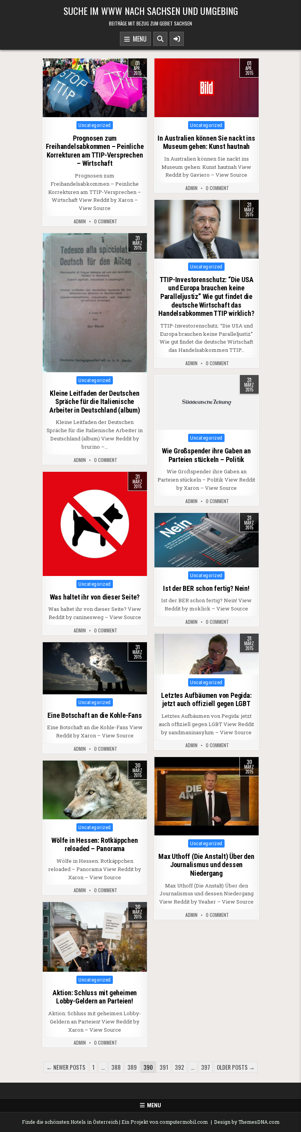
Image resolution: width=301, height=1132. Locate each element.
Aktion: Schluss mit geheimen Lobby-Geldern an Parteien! (95, 997)
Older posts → (236, 1067)
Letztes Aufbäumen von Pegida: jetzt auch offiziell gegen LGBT (206, 699)
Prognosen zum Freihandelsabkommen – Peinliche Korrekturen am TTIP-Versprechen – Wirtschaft (95, 151)
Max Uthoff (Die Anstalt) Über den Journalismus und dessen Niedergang (206, 864)
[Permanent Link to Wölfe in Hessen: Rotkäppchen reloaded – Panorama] (95, 790)
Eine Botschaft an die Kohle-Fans (94, 715)
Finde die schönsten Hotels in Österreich (70, 1122)
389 (132, 1067)
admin (80, 221)
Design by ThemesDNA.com (246, 1122)
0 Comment (105, 221)
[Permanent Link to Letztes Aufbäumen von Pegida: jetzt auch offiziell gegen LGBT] (206, 654)
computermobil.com (184, 1122)
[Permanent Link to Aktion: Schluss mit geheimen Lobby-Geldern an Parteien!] (95, 936)
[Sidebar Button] (177, 39)
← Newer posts (65, 1067)
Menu (138, 38)
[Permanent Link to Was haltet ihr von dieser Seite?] (95, 524)
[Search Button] (160, 39)
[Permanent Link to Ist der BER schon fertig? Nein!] (206, 540)
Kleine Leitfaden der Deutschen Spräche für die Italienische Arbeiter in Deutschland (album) (94, 401)
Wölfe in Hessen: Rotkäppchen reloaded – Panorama (94, 844)
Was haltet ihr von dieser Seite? (95, 597)
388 (116, 1067)
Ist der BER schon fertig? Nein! (206, 588)
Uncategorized (94, 125)
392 (179, 1067)
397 (205, 1067)
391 (164, 1067)
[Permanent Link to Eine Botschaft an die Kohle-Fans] (95, 668)
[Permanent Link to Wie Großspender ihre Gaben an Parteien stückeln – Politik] (206, 402)
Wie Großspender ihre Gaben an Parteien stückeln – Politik (206, 455)
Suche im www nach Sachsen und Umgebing (150, 11)
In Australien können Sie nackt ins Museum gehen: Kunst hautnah (206, 142)
